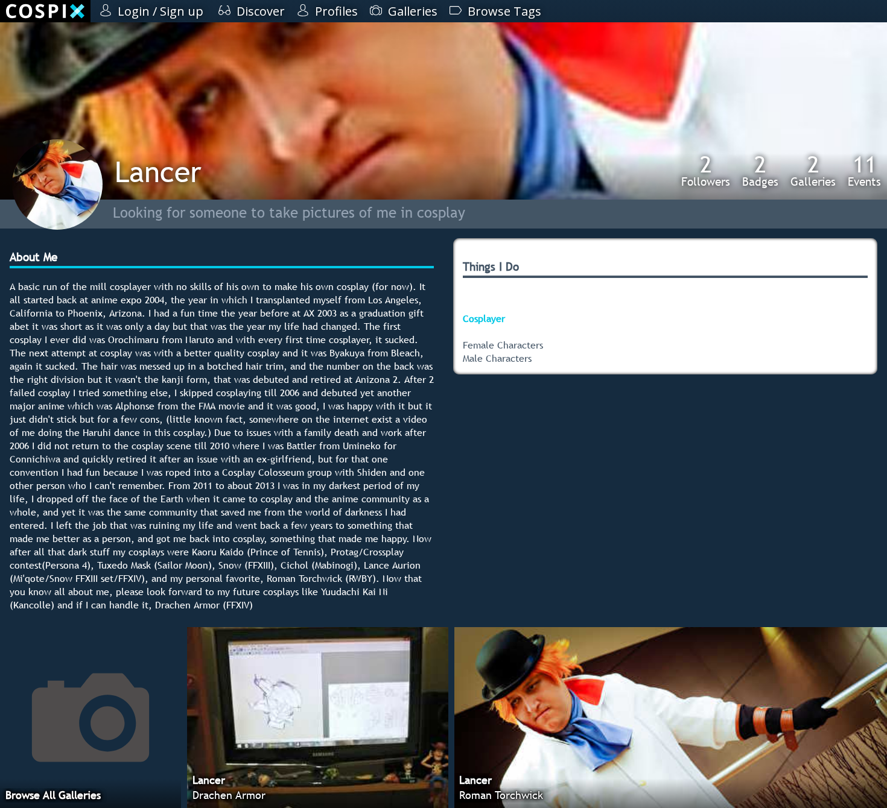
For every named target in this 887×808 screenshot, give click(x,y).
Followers (705, 170)
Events (864, 170)
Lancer (158, 171)
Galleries (813, 170)
